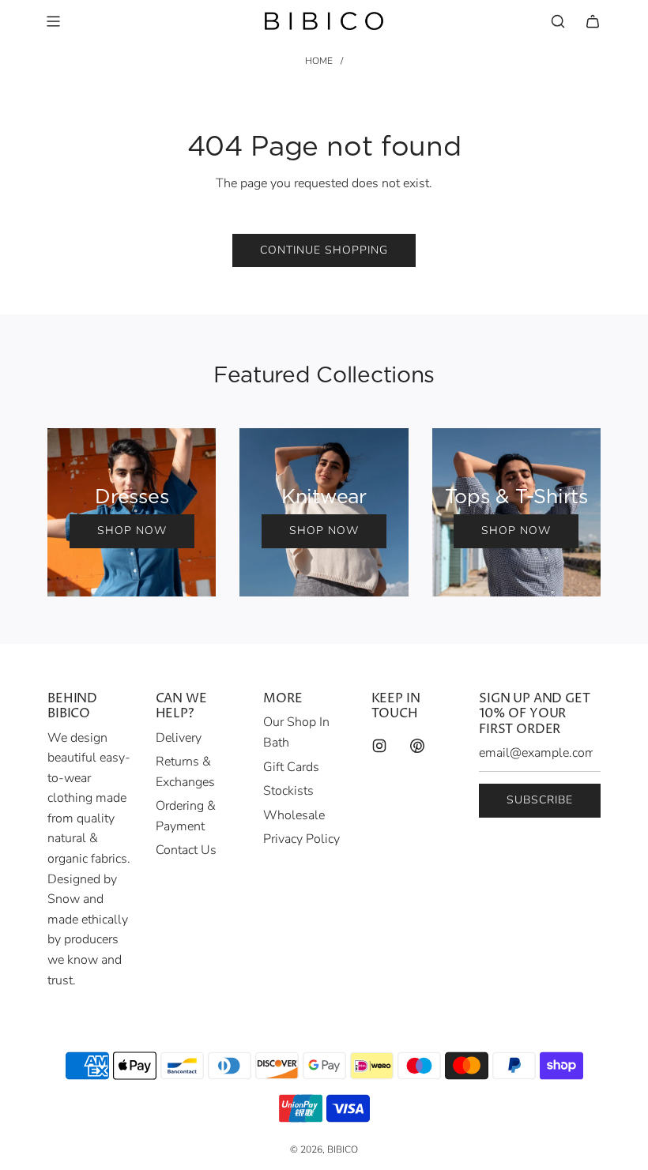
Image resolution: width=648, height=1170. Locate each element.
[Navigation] (53, 21)
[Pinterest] (417, 745)
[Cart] (592, 21)
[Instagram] (379, 745)
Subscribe (540, 799)
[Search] (558, 21)
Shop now (132, 530)
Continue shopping (324, 250)
